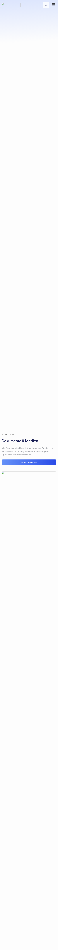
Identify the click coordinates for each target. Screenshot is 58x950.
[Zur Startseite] (11, 5)
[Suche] (46, 5)
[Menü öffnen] (53, 4)
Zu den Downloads (29, 462)
